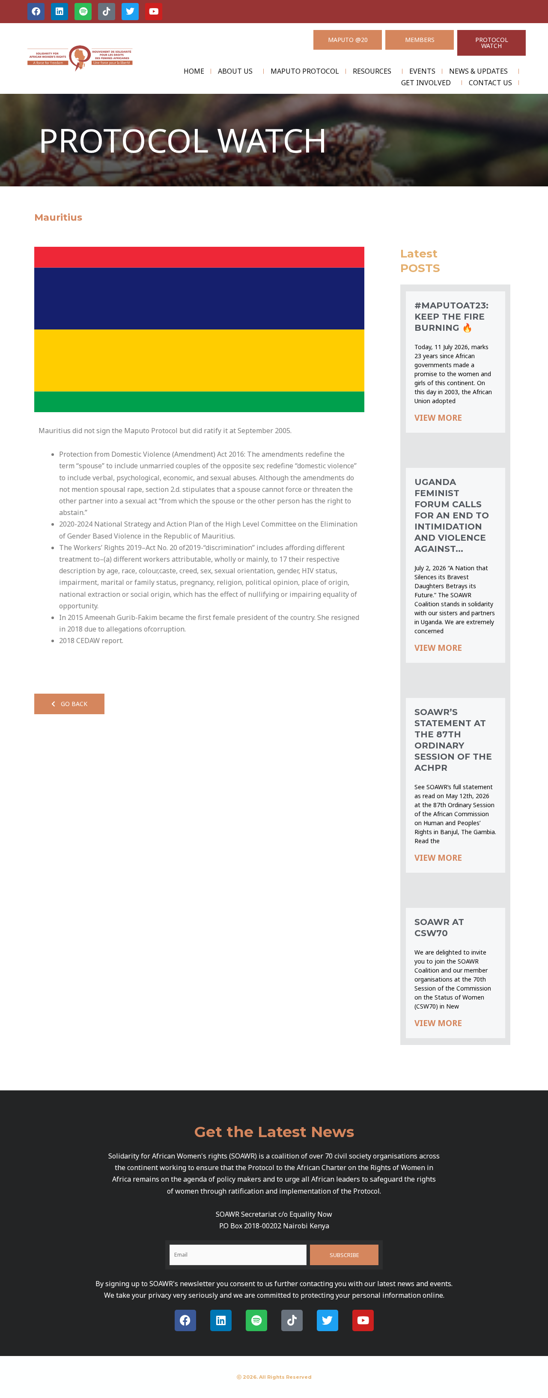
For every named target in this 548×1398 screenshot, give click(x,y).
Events (422, 71)
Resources (372, 71)
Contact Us (490, 82)
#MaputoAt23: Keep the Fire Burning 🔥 (451, 316)
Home (194, 71)
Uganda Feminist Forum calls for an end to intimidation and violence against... (451, 515)
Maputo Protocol (305, 71)
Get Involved (426, 82)
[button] (69, 704)
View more (438, 417)
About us (235, 71)
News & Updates (478, 71)
